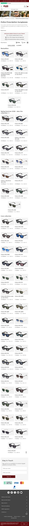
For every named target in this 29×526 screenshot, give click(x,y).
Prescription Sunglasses (9, 18)
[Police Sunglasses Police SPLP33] (7, 334)
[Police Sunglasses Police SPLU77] (21, 148)
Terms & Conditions (5, 506)
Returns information (5, 500)
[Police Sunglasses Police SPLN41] (21, 376)
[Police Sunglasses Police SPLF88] (21, 431)
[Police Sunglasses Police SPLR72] (21, 277)
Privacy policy (17, 516)
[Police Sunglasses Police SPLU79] (7, 148)
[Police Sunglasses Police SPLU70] (7, 118)
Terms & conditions (8, 516)
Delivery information (5, 497)
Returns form (4, 503)
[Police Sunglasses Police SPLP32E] (21, 334)
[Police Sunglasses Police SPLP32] (7, 348)
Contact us (3, 512)
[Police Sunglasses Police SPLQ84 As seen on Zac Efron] (21, 68)
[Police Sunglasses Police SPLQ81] (21, 54)
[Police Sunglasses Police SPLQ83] (7, 306)
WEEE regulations (5, 509)
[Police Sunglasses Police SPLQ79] (7, 320)
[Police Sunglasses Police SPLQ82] (7, 221)
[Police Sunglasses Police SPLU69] (7, 191)
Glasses (18, 45)
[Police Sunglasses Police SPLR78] (14, 100)
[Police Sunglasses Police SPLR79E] (7, 249)
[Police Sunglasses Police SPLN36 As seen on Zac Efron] (7, 291)
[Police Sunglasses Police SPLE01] (14, 445)
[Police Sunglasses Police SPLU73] (21, 161)
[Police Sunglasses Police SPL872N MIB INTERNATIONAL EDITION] (7, 68)
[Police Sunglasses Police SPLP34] (21, 320)
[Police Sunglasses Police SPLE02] (21, 235)
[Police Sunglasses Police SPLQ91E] (21, 291)
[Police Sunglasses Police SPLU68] (21, 191)
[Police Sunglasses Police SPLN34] (7, 404)
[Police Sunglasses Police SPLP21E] (21, 221)
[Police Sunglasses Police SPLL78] (21, 418)
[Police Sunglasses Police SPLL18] (7, 431)
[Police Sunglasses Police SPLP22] (7, 376)
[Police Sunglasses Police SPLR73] (7, 277)
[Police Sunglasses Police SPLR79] (21, 249)
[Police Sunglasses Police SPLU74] (7, 161)
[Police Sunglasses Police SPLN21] (7, 54)
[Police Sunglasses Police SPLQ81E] (21, 306)
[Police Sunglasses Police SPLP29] (7, 362)
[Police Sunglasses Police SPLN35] (21, 390)
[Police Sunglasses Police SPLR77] (7, 84)
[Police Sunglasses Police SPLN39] (7, 390)
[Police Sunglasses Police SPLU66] (14, 205)
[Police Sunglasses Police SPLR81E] (21, 263)
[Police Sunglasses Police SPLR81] (7, 263)
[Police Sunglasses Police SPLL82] (7, 235)
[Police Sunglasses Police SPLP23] (21, 362)
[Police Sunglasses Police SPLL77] (21, 404)
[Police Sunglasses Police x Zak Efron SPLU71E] (7, 175)
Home (2, 18)
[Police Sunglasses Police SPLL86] (7, 418)
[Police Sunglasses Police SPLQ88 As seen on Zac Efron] (21, 84)
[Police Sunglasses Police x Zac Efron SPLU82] (21, 132)
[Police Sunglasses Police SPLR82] (21, 118)
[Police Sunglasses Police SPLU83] (7, 132)
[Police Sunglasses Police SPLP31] (21, 348)
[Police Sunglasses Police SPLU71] (21, 175)
